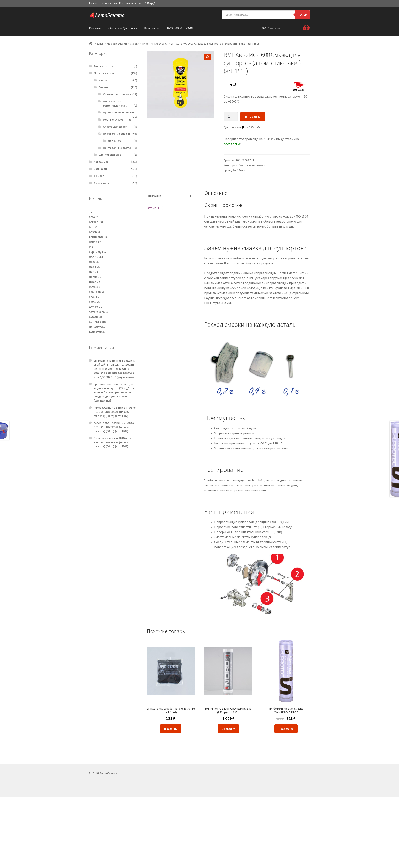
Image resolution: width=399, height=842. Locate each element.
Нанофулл (97, 327)
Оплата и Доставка (122, 28)
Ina (93, 247)
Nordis (95, 277)
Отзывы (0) (155, 208)
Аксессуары (102, 183)
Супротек (97, 332)
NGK (93, 272)
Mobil (94, 267)
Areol (94, 217)
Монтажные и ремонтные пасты (115, 103)
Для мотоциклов (109, 155)
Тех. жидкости (103, 66)
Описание (154, 196)
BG (93, 227)
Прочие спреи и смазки (118, 112)
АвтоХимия (101, 162)
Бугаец (95, 317)
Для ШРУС (114, 141)
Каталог (95, 28)
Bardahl (96, 222)
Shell (94, 297)
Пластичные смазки (155, 43)
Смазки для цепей (115, 126)
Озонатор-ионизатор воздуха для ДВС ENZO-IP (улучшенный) (115, 375)
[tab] (171, 196)
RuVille (94, 287)
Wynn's (95, 307)
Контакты (151, 28)
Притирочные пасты (117, 148)
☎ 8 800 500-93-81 (180, 28)
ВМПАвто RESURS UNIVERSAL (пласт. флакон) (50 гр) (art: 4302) (115, 412)
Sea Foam (96, 292)
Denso (95, 242)
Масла (102, 80)
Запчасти (100, 169)
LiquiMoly (97, 252)
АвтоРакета (98, 312)
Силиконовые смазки (117, 94)
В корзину (252, 116)
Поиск (302, 14)
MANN (96, 257)
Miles (94, 262)
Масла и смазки (117, 43)
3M (92, 212)
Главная (99, 43)
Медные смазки (113, 119)
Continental (98, 237)
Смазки (134, 43)
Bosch (94, 232)
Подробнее (285, 729)
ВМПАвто (239, 170)
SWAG (94, 302)
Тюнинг (99, 176)
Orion (94, 282)
